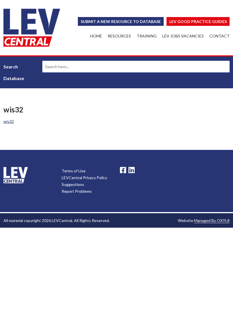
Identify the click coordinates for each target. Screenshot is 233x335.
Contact (219, 36)
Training (147, 36)
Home (96, 36)
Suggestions (73, 184)
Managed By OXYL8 (212, 220)
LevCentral (15, 175)
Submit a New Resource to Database (121, 21)
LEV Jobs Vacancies (183, 36)
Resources (119, 36)
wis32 (8, 121)
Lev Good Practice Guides (198, 21)
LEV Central (31, 28)
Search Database (13, 72)
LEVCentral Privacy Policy (84, 177)
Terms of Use (74, 170)
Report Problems (77, 191)
